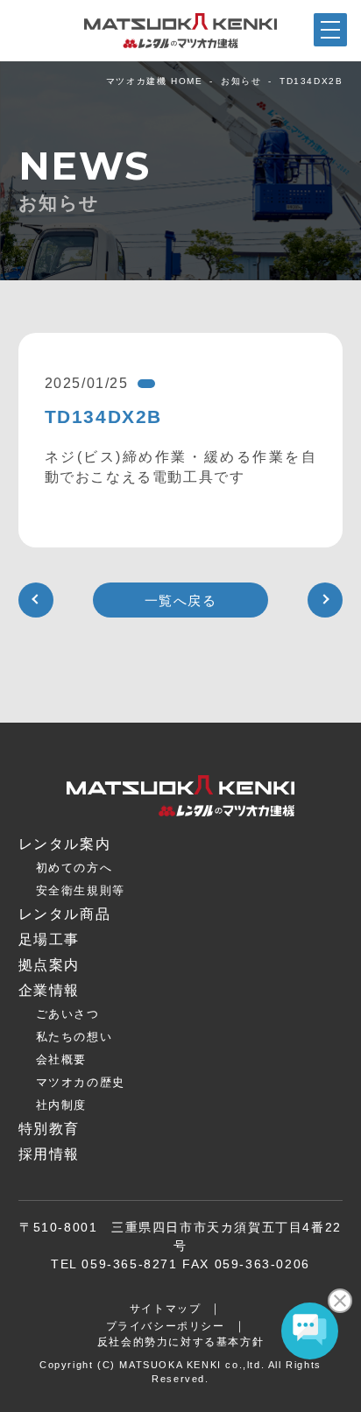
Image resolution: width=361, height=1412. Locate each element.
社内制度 (61, 1105)
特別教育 (49, 1128)
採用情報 (49, 1154)
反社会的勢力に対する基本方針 (180, 1342)
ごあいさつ (68, 1013)
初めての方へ (74, 867)
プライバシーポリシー (165, 1326)
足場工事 (49, 939)
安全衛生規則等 (80, 890)
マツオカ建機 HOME (154, 81)
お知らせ (241, 81)
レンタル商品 (64, 914)
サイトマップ (166, 1309)
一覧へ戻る (181, 600)
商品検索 (44, 1398)
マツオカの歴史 (80, 1082)
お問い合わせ (226, 1397)
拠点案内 (135, 1400)
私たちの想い (74, 1036)
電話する (316, 1399)
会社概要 (61, 1059)
